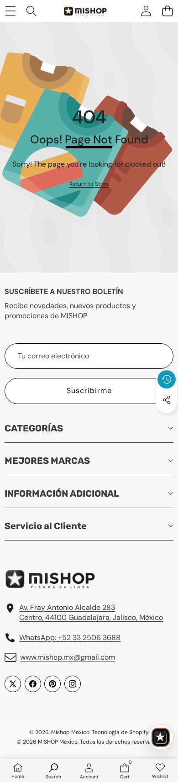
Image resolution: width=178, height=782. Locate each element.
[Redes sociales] (166, 400)
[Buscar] (31, 10)
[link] (89, 184)
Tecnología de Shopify (120, 732)
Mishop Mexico (70, 732)
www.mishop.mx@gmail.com (67, 657)
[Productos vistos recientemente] (166, 379)
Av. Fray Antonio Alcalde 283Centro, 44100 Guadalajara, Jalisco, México (91, 612)
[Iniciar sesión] (146, 10)
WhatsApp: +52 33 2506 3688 (69, 637)
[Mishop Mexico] (79, 11)
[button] (167, 10)
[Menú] (10, 10)
